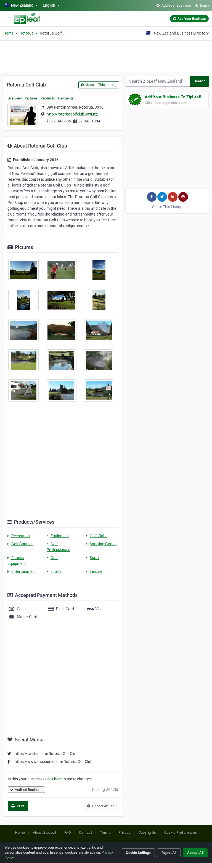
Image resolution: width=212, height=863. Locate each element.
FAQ (67, 832)
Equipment (60, 536)
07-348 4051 (62, 121)
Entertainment (23, 571)
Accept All (195, 853)
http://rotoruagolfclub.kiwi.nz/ (73, 114)
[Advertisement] (106, 55)
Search (199, 81)
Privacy (124, 832)
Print (20, 806)
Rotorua (27, 33)
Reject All (168, 853)
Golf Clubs (98, 536)
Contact (85, 832)
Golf (54, 557)
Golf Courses (22, 544)
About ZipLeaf (44, 832)
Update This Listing (100, 85)
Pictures (31, 98)
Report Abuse (103, 806)
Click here (53, 779)
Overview (14, 98)
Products (48, 98)
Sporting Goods (103, 544)
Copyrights (147, 832)
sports (56, 571)
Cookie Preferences (180, 832)
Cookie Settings (138, 853)
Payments (66, 98)
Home (8, 33)
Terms (105, 832)
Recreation (20, 536)
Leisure (96, 571)
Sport (94, 557)
